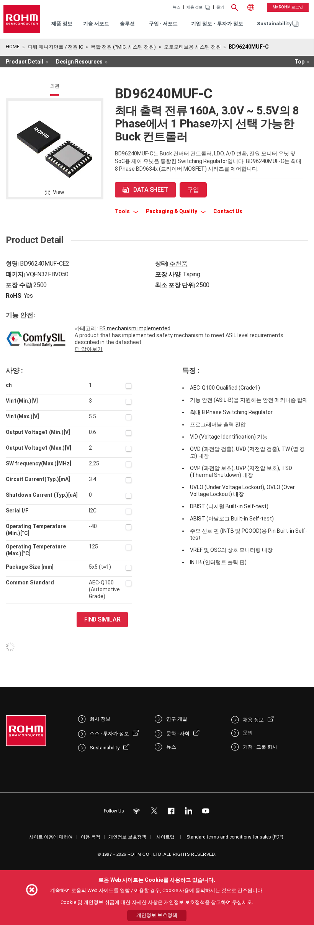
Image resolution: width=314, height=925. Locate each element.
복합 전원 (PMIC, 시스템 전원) (123, 47)
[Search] (234, 6)
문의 (220, 7)
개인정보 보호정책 (127, 837)
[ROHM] (21, 19)
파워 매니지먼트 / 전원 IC (55, 47)
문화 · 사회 (178, 733)
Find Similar (102, 619)
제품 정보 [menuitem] (61, 23)
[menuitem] (274, 24)
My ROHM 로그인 (288, 7)
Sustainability (274, 23)
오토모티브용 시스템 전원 (192, 47)
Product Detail (24, 62)
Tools (123, 211)
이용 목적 (90, 837)
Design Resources (79, 62)
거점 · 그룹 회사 (260, 747)
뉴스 (176, 7)
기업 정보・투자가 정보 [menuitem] (217, 23)
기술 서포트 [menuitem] (96, 23)
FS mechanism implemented (135, 328)
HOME (13, 46)
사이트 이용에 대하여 (51, 837)
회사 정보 (100, 719)
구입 (193, 189)
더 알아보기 (89, 349)
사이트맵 (165, 837)
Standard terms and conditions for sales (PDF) (234, 837)
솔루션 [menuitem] (127, 23)
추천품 (178, 263)
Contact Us (227, 211)
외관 (54, 86)
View (58, 192)
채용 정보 (194, 7)
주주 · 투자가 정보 (109, 733)
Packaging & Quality (172, 211)
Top (299, 62)
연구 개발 (176, 719)
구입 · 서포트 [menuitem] (163, 23)
